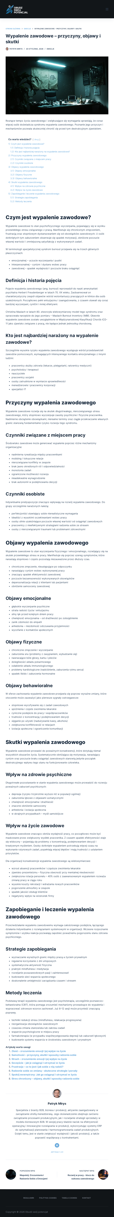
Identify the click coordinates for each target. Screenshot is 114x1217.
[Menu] (107, 9)
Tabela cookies (69, 1198)
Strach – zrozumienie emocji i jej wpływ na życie (39, 1058)
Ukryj (36, 139)
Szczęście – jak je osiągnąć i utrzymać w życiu (38, 1062)
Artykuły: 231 (57, 1152)
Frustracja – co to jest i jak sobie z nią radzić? (37, 1066)
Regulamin (28, 1198)
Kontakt (86, 1198)
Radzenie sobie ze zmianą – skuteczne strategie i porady (44, 1070)
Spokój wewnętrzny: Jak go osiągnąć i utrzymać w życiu (44, 1074)
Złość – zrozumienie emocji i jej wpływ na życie (39, 1051)
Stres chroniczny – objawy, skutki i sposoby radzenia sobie (45, 1078)
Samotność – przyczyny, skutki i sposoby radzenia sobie (44, 1054)
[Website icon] (57, 1145)
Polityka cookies (48, 1198)
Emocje (50, 49)
